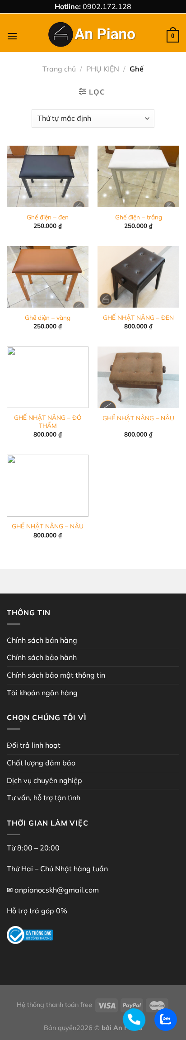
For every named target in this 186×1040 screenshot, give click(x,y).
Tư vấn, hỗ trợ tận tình (43, 797)
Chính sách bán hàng (42, 640)
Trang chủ (59, 68)
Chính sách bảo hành (42, 657)
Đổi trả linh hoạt (33, 745)
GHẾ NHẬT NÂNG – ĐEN (138, 317)
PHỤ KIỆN (102, 68)
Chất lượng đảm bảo (41, 762)
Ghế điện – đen (48, 217)
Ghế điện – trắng (138, 217)
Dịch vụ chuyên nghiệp (44, 780)
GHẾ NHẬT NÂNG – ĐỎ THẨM (48, 421)
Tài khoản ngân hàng (42, 692)
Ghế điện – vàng (47, 317)
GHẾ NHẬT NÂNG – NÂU (138, 418)
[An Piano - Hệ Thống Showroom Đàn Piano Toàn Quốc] (93, 36)
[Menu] (12, 36)
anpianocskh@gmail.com (56, 889)
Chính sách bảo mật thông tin (56, 674)
